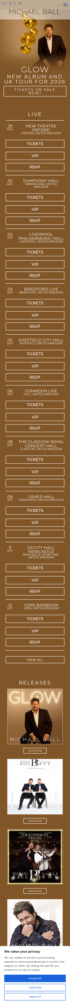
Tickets (35, 143)
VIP (35, 155)
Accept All (35, 978)
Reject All (35, 996)
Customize (35, 987)
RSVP (35, 167)
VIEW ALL (35, 660)
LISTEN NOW (35, 751)
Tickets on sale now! (35, 91)
